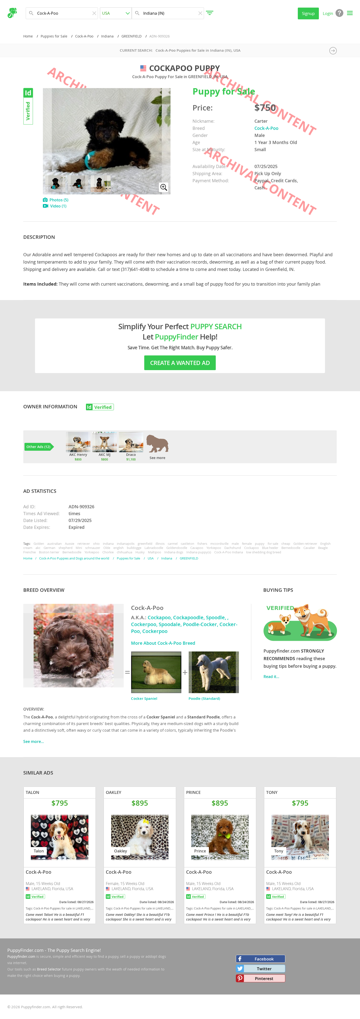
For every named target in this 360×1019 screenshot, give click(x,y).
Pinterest (264, 978)
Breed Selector (49, 969)
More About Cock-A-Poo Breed (163, 643)
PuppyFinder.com (25, 950)
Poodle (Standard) (204, 698)
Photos (58, 200)
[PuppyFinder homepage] (12, 13)
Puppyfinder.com (21, 956)
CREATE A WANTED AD (180, 363)
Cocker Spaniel (144, 698)
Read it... (271, 676)
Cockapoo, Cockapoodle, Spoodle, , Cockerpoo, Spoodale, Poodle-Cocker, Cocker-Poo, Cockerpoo (184, 624)
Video (58, 206)
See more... (33, 741)
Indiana (107, 36)
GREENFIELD (131, 36)
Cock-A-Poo (84, 36)
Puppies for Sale (54, 36)
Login (328, 13)
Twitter (264, 968)
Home (28, 36)
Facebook (264, 959)
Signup (308, 13)
